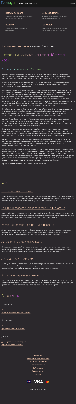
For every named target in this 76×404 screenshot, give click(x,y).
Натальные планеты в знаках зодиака (15, 310)
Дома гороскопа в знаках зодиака (13, 342)
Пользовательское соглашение (38, 358)
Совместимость (50, 13)
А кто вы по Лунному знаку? (18, 259)
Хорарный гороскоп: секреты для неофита (27, 225)
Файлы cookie (38, 368)
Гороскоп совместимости (17, 191)
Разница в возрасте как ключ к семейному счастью (33, 208)
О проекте (38, 355)
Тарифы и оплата (38, 371)
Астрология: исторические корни (22, 242)
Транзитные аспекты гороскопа (13, 328)
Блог (4, 182)
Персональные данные (38, 362)
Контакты (38, 374)
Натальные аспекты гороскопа (15, 46)
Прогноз (9, 24)
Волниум (8, 3)
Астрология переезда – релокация (22, 275)
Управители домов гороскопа (12, 344)
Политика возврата (38, 365)
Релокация (47, 24)
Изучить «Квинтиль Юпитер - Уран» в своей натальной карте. (23, 164)
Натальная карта (14, 13)
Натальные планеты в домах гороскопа (15, 313)
